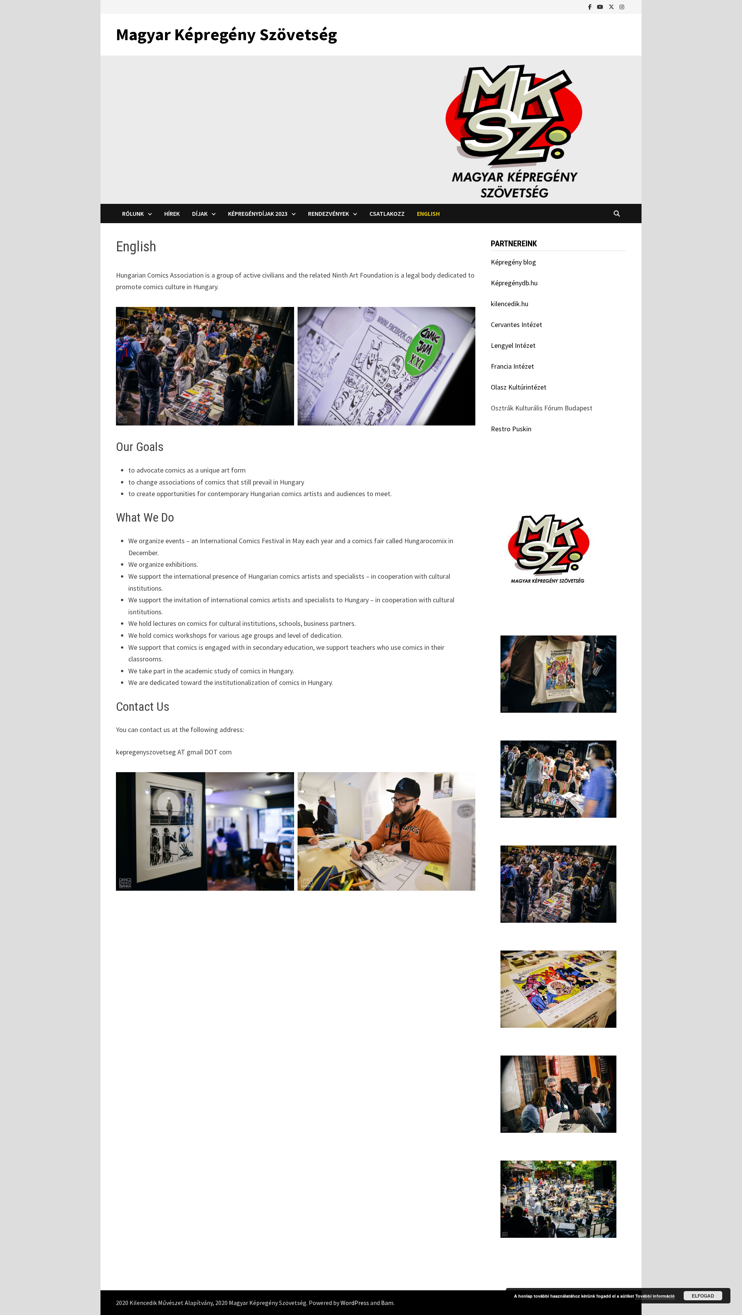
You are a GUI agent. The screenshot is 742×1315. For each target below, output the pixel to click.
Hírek (172, 213)
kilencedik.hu (509, 303)
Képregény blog (513, 262)
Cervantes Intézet (516, 324)
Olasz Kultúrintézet (518, 387)
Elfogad (703, 1295)
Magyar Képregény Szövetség (226, 34)
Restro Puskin (511, 428)
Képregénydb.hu (514, 282)
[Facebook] (590, 6)
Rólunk (133, 213)
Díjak (200, 213)
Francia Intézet (512, 366)
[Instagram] (622, 6)
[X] (612, 6)
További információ (655, 1296)
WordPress (354, 1303)
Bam (387, 1303)
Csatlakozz (387, 213)
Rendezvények (328, 213)
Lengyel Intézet (513, 345)
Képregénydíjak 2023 (258, 213)
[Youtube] (601, 6)
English (428, 213)
